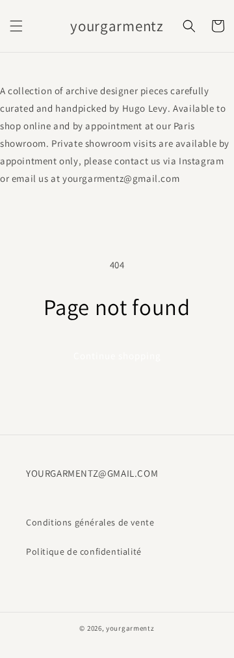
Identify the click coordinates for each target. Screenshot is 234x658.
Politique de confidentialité (84, 551)
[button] (16, 26)
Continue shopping (117, 355)
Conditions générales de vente (90, 522)
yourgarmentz (130, 628)
